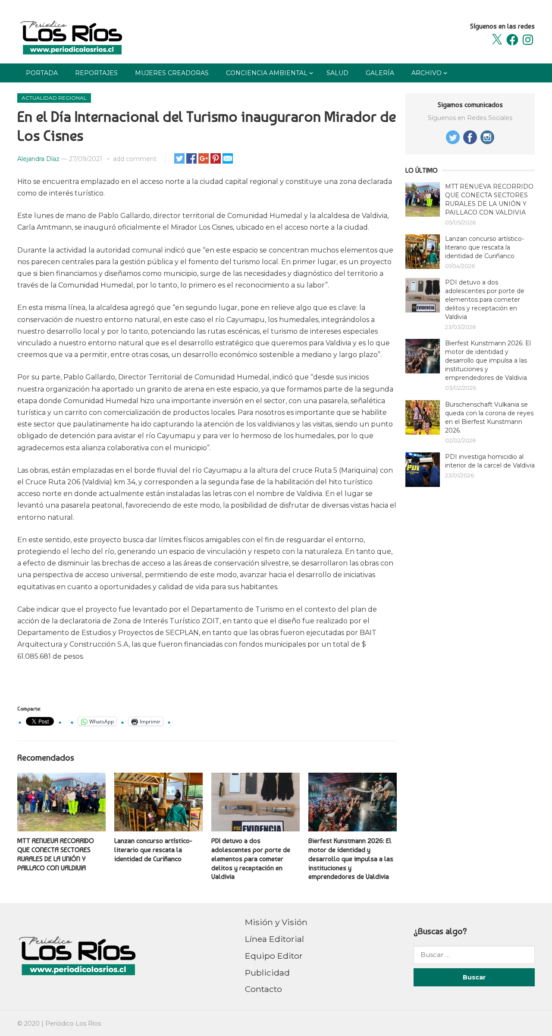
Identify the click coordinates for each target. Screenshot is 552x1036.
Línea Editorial (274, 939)
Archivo (426, 73)
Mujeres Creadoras (172, 73)
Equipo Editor (274, 956)
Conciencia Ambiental (266, 73)
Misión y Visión (276, 922)
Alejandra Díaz (38, 159)
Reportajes (96, 73)
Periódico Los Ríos (73, 1023)
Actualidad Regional (54, 98)
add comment (135, 159)
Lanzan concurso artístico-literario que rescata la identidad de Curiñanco (153, 850)
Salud (337, 73)
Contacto (263, 989)
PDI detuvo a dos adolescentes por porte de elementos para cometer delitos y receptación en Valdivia (250, 859)
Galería (380, 73)
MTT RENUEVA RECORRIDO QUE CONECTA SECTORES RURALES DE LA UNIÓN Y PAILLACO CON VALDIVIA (55, 854)
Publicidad (267, 972)
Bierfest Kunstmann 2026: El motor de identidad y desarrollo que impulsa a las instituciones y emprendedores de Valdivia (350, 859)
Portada (42, 73)
